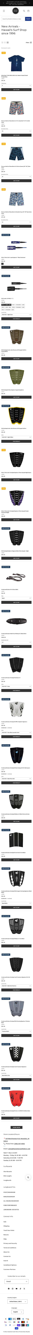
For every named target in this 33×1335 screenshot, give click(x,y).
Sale (5, 1222)
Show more (16, 1127)
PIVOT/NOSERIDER (9, 1192)
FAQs (5, 1239)
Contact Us (7, 1256)
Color (2, 435)
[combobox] (13, 19)
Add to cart (16, 89)
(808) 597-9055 (19, 1144)
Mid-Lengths (8, 1176)
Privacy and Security (10, 1243)
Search (28, 19)
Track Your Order (9, 1230)
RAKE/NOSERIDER (9, 1196)
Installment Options (10, 1265)
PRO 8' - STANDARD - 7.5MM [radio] (8, 309)
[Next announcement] (30, 3)
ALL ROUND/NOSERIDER (11, 1201)
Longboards (7, 1180)
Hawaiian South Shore (13, 1331)
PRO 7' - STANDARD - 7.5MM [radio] (18, 304)
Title (2, 596)
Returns (6, 1235)
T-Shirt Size (3, 83)
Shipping (6, 1226)
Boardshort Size (4, 128)
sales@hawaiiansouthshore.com (19, 1149)
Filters (27, 42)
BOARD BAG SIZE (4, 640)
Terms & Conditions (10, 1248)
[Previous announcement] (3, 3)
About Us (6, 1252)
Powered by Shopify (24, 1331)
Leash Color (3, 312)
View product (16, 318)
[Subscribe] (26, 1281)
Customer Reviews (10, 1269)
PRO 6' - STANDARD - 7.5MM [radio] (18, 307)
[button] (4, 11)
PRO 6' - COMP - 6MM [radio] (6, 304)
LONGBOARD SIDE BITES (11, 1209)
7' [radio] (2, 263)
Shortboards (8, 1171)
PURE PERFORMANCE (10, 1205)
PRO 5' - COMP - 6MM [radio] (6, 307)
